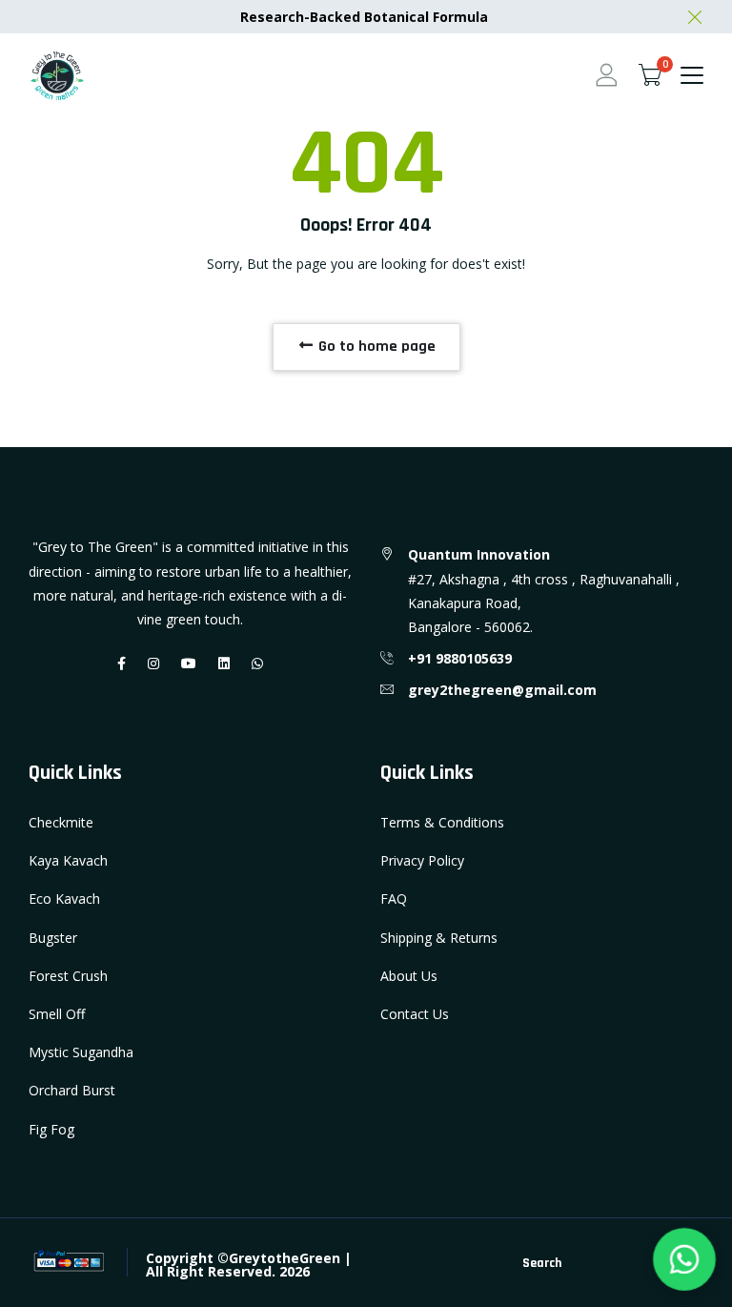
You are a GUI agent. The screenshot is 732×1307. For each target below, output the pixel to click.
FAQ (393, 898)
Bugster (53, 938)
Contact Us (414, 1014)
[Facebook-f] (121, 663)
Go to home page (375, 347)
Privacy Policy (422, 860)
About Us (408, 976)
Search (541, 1263)
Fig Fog (51, 1129)
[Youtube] (188, 663)
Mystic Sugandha (81, 1052)
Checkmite (61, 822)
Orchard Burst (72, 1090)
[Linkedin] (224, 663)
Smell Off (57, 1014)
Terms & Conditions (442, 822)
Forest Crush (68, 976)
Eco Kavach (64, 898)
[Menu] (692, 75)
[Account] (606, 75)
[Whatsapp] (257, 663)
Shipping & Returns (439, 938)
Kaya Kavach (68, 860)
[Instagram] (153, 663)
